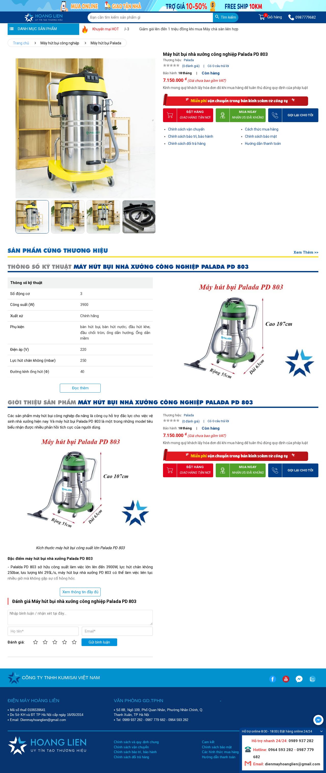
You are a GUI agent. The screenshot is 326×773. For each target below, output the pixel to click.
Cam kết (208, 742)
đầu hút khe (139, 327)
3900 (84, 304)
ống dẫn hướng (120, 332)
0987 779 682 (155, 720)
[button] (151, 215)
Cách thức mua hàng (261, 129)
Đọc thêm (80, 388)
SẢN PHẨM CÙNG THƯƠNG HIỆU (58, 251)
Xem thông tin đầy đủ (80, 592)
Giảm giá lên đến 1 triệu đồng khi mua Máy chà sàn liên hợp (173, 29)
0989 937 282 (132, 720)
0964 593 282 (178, 720)
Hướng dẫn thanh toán (263, 143)
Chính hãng (89, 316)
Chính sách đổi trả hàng (187, 143)
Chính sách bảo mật (261, 136)
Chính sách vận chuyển (186, 129)
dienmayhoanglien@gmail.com (292, 764)
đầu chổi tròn (92, 332)
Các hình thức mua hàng (220, 752)
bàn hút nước (114, 327)
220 (83, 349)
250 (83, 360)
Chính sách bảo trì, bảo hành (190, 136)
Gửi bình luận (99, 642)
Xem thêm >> (306, 252)
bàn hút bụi (90, 327)
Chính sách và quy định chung (136, 742)
